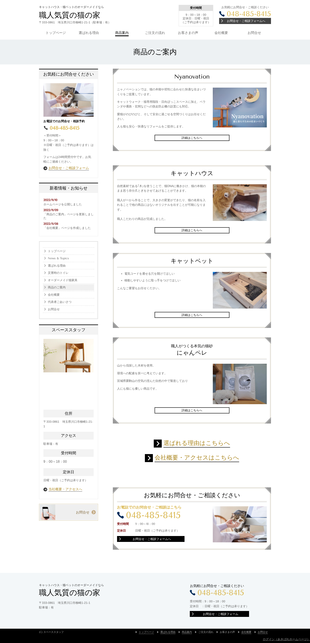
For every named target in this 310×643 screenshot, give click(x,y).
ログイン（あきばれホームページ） (286, 639)
